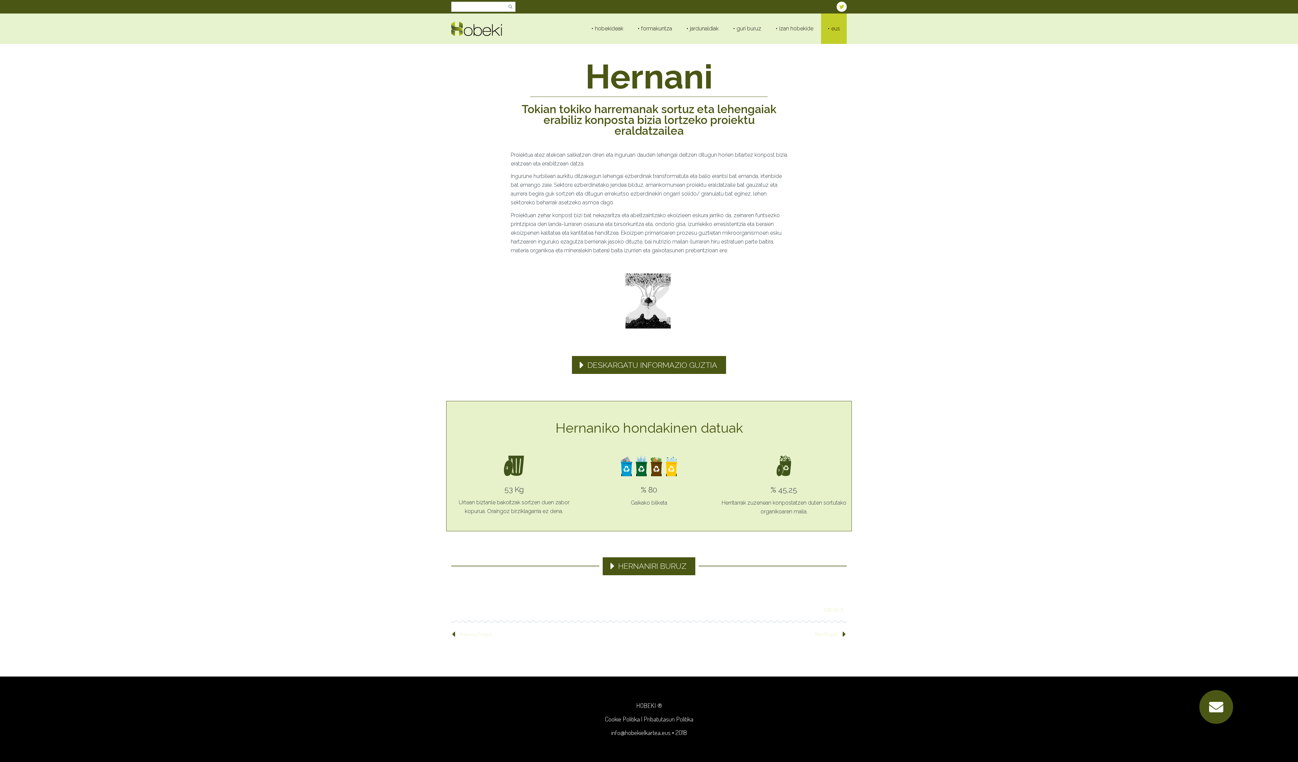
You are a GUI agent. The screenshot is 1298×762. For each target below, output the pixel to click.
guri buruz (749, 28)
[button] (1216, 707)
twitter (842, 7)
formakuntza (656, 28)
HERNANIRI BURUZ (652, 565)
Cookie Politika (622, 719)
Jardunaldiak (704, 28)
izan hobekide (796, 28)
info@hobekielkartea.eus (641, 732)
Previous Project (475, 634)
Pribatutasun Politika (668, 719)
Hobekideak (609, 28)
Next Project (826, 634)
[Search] (510, 7)
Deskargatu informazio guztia (652, 365)
